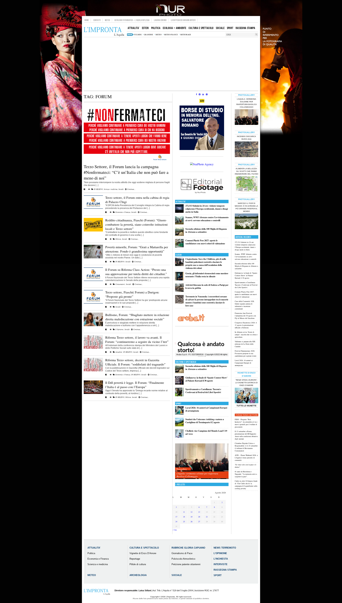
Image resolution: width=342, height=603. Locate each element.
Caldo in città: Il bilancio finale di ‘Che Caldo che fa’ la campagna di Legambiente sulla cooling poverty (246, 485)
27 (199, 521)
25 (184, 521)
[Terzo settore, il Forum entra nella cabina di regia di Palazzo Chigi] (93, 208)
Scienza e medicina (110, 189)
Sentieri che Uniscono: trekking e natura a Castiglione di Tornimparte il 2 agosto (204, 421)
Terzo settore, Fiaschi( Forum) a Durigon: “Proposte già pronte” (132, 294)
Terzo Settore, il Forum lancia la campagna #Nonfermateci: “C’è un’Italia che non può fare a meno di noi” (126, 172)
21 (207, 516)
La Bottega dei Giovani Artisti (183, 20)
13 (199, 512)
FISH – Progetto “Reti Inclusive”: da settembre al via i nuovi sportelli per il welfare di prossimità (246, 423)
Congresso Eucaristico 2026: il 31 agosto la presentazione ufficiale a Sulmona (246, 325)
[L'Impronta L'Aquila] (104, 31)
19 (191, 516)
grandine (148, 34)
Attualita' (118, 352)
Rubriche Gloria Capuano (188, 547)
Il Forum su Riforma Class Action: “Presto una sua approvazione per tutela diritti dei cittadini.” (136, 271)
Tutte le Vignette (246, 406)
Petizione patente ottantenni (186, 564)
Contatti (97, 20)
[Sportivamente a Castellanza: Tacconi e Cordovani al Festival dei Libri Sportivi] (179, 395)
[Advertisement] (171, 64)
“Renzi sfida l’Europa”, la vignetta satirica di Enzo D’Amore (246, 382)
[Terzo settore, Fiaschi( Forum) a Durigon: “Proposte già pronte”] (93, 303)
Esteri (179, 254)
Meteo (107, 20)
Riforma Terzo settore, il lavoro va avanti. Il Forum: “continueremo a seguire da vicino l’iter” (137, 339)
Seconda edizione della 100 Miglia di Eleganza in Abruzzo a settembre (206, 230)
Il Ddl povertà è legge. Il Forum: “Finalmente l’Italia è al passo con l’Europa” (134, 384)
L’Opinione (220, 553)
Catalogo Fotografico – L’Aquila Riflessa (131, 20)
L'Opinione (119, 329)
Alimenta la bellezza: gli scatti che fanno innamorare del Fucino (246, 171)
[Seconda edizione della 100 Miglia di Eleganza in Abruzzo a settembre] (179, 235)
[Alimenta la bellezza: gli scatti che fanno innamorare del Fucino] (246, 184)
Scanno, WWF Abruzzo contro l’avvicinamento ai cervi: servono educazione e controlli (207, 219)
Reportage (134, 558)
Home (86, 20)
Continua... (131, 189)
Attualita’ (93, 547)
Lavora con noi (160, 20)
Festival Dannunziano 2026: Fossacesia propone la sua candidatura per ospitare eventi (245, 353)
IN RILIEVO (98, 189)
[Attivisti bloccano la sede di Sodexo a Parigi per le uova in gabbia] (179, 291)
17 (176, 516)
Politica (118, 239)
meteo (159, 34)
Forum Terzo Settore (247, 415)
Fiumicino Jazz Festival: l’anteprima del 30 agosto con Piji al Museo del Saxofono (245, 315)
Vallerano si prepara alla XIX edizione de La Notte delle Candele (245, 344)
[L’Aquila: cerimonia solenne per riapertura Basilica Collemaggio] (202, 461)
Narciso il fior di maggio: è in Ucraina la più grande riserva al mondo (246, 207)
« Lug (174, 529)
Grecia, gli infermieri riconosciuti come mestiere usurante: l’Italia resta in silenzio (206, 275)
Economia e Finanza (122, 212)
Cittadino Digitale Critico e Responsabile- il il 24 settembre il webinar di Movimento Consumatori (246, 447)
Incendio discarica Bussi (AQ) (246, 137)
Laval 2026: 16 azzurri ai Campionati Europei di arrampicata (244, 363)
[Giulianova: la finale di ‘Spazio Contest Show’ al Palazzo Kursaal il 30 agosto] (179, 383)
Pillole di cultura (137, 564)
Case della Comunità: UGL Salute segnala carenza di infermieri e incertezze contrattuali (244, 305)
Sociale (121, 189)
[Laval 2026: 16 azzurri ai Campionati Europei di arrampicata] (179, 413)
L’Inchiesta (221, 558)
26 (191, 521)
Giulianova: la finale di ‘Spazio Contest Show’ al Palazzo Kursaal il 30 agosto (206, 379)
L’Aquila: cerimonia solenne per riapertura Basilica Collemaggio (197, 475)
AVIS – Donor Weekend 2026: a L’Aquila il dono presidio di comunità (246, 457)
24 (176, 521)
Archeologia (138, 575)
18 (184, 516)
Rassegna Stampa (225, 569)
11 (184, 512)
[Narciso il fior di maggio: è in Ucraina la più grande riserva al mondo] (246, 222)
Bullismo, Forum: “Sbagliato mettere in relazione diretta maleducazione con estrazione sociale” (137, 317)
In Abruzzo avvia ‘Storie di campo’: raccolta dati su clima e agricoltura (246, 334)
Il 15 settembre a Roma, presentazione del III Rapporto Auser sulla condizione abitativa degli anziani (246, 435)
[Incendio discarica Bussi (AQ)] (246, 149)
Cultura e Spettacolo (186, 362)
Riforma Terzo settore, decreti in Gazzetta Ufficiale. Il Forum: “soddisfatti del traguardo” (135, 362)
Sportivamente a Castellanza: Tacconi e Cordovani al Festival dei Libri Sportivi (203, 391)
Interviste (220, 564)
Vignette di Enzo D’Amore (142, 553)
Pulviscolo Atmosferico (183, 558)
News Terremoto (225, 547)
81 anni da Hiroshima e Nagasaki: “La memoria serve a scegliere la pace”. (246, 474)
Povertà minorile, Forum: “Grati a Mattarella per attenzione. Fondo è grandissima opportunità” (136, 249)
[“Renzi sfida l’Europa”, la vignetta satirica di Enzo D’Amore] (246, 396)
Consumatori (120, 284)
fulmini (137, 34)
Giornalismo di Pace (182, 553)
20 (199, 516)
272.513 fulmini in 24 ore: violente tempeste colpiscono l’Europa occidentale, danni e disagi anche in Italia (206, 208)
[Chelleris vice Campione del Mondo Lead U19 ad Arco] (179, 437)
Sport (178, 403)
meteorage (185, 34)
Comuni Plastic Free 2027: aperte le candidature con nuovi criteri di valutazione (205, 242)
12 (191, 512)
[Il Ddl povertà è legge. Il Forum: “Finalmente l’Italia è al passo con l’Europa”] (93, 393)
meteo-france (171, 34)
